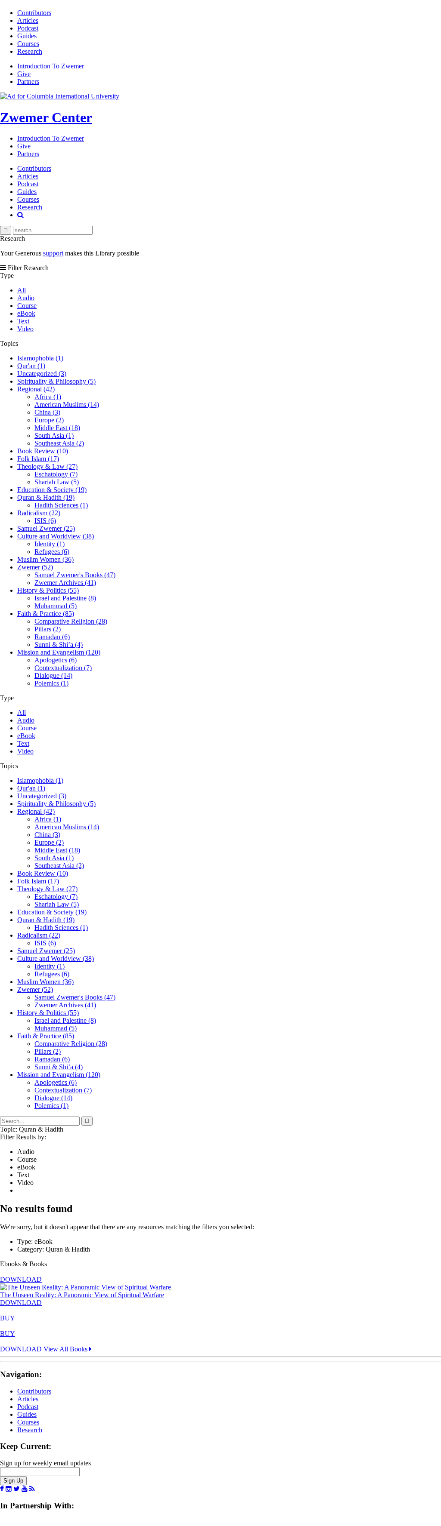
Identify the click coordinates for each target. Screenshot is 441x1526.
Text (23, 321)
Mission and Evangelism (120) (58, 652)
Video (25, 328)
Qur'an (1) (31, 365)
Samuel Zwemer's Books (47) (74, 574)
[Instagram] (9, 1489)
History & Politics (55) (48, 590)
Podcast (27, 28)
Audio (25, 298)
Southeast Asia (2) (59, 443)
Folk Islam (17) (38, 458)
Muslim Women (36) (45, 559)
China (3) (47, 412)
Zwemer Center (46, 117)
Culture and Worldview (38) (55, 536)
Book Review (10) (42, 451)
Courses (28, 43)
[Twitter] (16, 1489)
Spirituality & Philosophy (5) (56, 381)
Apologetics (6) (55, 660)
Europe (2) (49, 420)
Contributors (34, 12)
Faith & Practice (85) (45, 613)
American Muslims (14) (66, 404)
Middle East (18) (57, 427)
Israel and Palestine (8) (65, 598)
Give (24, 73)
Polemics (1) (51, 683)
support (53, 253)
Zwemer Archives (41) (65, 582)
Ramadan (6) (52, 636)
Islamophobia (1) (40, 358)
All (21, 290)
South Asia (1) (54, 435)
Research (29, 51)
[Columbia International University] (59, 96)
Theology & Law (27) (47, 466)
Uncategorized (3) (41, 373)
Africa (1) (47, 396)
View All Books (66, 1349)
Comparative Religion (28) (70, 621)
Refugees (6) (51, 551)
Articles (27, 20)
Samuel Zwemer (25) (46, 528)
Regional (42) (36, 389)
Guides (27, 36)
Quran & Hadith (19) (46, 497)
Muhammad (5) (55, 605)
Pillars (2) (47, 629)
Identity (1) (49, 544)
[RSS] (32, 1489)
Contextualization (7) (63, 667)
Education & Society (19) (52, 489)
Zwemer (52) (35, 567)
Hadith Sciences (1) (61, 505)
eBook (26, 313)
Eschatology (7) (56, 474)
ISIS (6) (45, 520)
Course (27, 305)
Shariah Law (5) (56, 482)
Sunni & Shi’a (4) (58, 644)
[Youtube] (25, 1489)
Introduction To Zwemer (50, 66)
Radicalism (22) (38, 513)
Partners (28, 81)
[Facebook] (2, 1489)
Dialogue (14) (53, 675)
